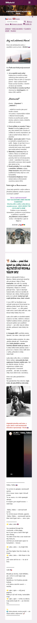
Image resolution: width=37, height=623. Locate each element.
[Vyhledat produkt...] (25, 21)
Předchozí (2, 8)
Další (35, 8)
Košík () (28, 24)
